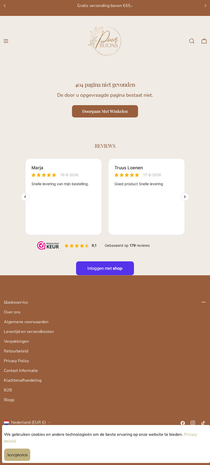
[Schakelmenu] (6, 41)
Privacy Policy (16, 361)
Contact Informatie (21, 370)
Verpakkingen (16, 341)
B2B (8, 390)
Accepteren (17, 454)
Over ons (12, 312)
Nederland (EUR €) (28, 422)
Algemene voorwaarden (26, 322)
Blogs (9, 400)
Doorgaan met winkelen (105, 111)
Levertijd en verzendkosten (29, 331)
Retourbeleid (16, 351)
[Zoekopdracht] (192, 41)
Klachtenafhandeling (22, 380)
